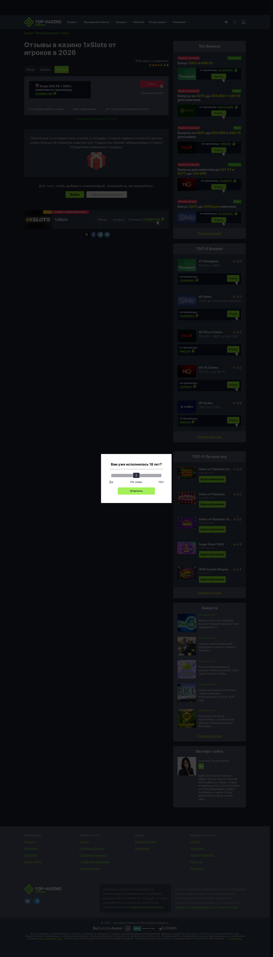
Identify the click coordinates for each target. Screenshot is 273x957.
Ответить (136, 490)
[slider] (136, 475)
